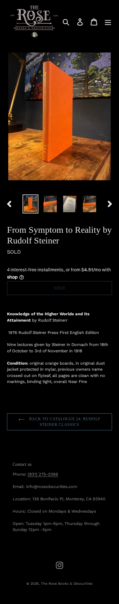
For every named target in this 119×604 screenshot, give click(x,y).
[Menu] (108, 22)
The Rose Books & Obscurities (67, 584)
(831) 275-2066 (43, 474)
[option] (30, 204)
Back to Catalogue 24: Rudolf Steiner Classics (64, 422)
